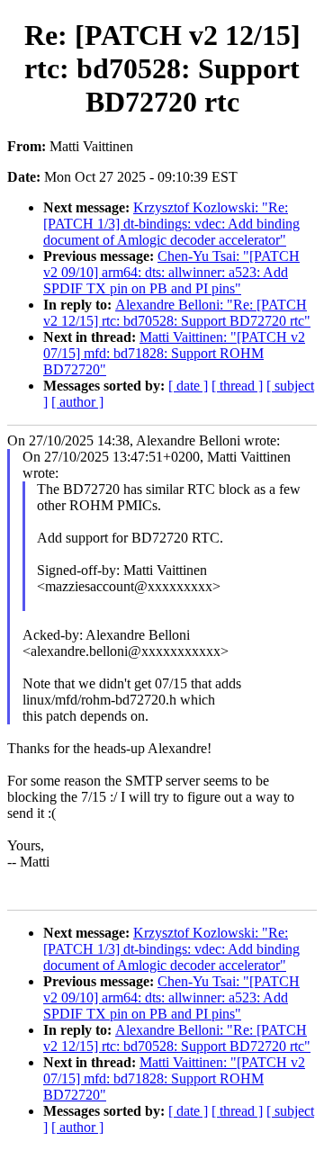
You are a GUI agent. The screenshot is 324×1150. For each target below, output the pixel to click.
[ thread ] (237, 385)
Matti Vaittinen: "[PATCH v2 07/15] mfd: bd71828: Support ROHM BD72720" (174, 353)
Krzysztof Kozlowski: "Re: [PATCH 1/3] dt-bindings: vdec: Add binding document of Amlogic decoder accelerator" (171, 223)
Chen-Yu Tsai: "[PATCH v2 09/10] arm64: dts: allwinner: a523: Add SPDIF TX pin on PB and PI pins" (171, 272)
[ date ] (188, 385)
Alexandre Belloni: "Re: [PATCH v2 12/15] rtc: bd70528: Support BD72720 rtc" (176, 312)
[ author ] (77, 401)
